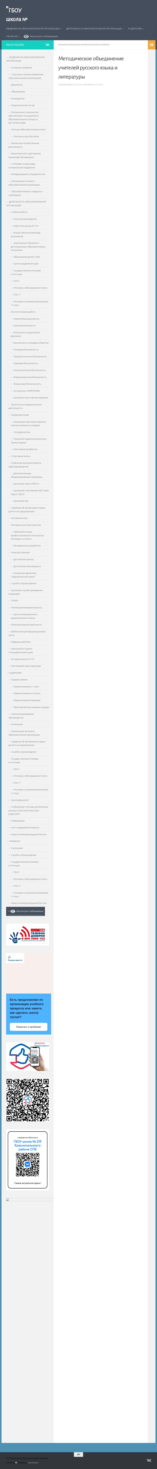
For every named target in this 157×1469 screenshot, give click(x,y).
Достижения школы (23, 559)
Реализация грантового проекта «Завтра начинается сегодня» (28, 424)
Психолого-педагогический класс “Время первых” (29, 441)
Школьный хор (20, 501)
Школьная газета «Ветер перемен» (30, 397)
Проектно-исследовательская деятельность (25, 406)
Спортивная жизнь (20, 456)
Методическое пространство (26, 525)
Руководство (18, 98)
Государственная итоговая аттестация (26, 272)
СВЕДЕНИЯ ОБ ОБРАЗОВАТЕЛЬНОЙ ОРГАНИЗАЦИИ (33, 28)
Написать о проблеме (28, 1027)
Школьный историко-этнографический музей (20, 650)
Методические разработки (27, 545)
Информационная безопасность (29, 377)
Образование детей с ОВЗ (26, 257)
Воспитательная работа (23, 312)
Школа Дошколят (20, 800)
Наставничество (19, 518)
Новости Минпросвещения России (28, 834)
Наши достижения (20, 552)
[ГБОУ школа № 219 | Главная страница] (20, 20)
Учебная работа (19, 212)
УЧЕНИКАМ (12, 36)
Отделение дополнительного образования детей (24, 465)
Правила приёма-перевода (26, 700)
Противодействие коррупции (26, 666)
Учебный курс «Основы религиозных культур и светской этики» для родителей (28, 810)
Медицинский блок (21, 642)
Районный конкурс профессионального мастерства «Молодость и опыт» (27, 535)
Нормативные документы (26, 319)
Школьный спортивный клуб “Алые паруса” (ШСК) (30, 492)
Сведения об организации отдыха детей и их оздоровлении (26, 510)
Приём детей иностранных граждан (31, 707)
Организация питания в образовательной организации (24, 183)
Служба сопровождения (23, 583)
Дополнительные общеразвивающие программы (26, 475)
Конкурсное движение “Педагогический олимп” (23, 575)
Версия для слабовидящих (43, 36)
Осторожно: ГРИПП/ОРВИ (26, 391)
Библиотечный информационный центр (26, 633)
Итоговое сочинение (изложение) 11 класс (29, 303)
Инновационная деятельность (26, 607)
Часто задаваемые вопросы (25, 827)
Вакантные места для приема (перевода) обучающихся (24, 155)
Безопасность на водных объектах (31, 343)
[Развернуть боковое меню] (151, 44)
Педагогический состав (22, 105)
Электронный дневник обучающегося (21, 716)
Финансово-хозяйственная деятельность (23, 145)
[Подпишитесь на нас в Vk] (47, 45)
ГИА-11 (17, 294)
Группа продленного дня (25, 263)
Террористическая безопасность (30, 356)
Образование (18, 91)
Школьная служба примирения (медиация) (25, 592)
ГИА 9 (16, 281)
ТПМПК (14, 600)
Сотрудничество (21, 432)
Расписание (17, 724)
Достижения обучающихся (27, 566)
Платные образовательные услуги (28, 129)
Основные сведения (21, 67)
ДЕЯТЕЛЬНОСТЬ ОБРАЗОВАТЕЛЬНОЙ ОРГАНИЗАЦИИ (94, 28)
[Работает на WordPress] (16, 1463)
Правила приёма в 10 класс (26, 693)
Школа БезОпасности (24, 325)
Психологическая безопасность (29, 370)
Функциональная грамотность (26, 624)
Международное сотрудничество (28, 174)
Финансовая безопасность (27, 384)
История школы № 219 (22, 659)
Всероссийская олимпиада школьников (25, 234)
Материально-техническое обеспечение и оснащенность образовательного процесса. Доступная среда (23, 117)
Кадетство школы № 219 (25, 226)
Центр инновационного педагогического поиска (24, 616)
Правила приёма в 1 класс (26, 686)
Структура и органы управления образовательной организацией (25, 76)
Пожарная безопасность (25, 349)
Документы (17, 84)
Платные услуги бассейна (26, 136)
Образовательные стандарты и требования (25, 193)
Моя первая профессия (25, 449)
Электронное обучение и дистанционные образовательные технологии (28, 246)
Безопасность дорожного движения (25, 334)
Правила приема (19, 679)
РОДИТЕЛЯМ (135, 28)
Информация (18, 821)
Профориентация (20, 415)
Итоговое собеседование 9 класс (30, 288)
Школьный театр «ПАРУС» (26, 484)
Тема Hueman (33, 1463)
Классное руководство (25, 219)
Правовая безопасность (25, 363)
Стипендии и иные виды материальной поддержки (21, 166)
